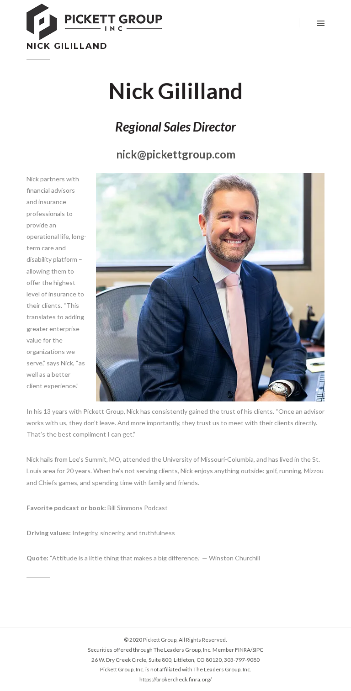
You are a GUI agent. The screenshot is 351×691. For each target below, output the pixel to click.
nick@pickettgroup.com (175, 154)
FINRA (242, 649)
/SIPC (256, 649)
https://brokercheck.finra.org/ (175, 679)
